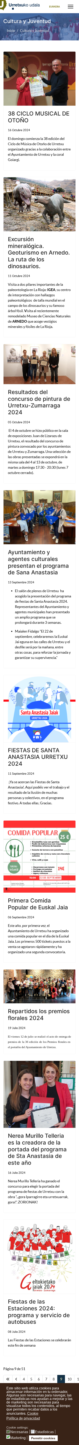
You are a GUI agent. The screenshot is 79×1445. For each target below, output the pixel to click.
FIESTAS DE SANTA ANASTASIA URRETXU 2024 (38, 757)
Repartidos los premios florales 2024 (39, 1014)
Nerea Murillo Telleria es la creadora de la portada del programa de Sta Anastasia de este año (37, 1149)
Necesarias (19, 1432)
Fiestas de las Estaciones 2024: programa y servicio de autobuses (39, 1311)
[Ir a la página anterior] (16, 1379)
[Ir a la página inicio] (8, 1379)
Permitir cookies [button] (43, 1438)
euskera (54, 6)
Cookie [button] (32, 1413)
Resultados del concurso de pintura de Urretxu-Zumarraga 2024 (39, 402)
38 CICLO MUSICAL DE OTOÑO (38, 117)
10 (70, 1379)
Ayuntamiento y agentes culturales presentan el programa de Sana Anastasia (38, 562)
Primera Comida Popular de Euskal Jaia (38, 904)
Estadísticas (44, 1432)
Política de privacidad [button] (23, 1418)
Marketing (18, 1438)
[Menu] (70, 6)
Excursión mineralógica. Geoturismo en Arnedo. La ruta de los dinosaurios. (39, 252)
